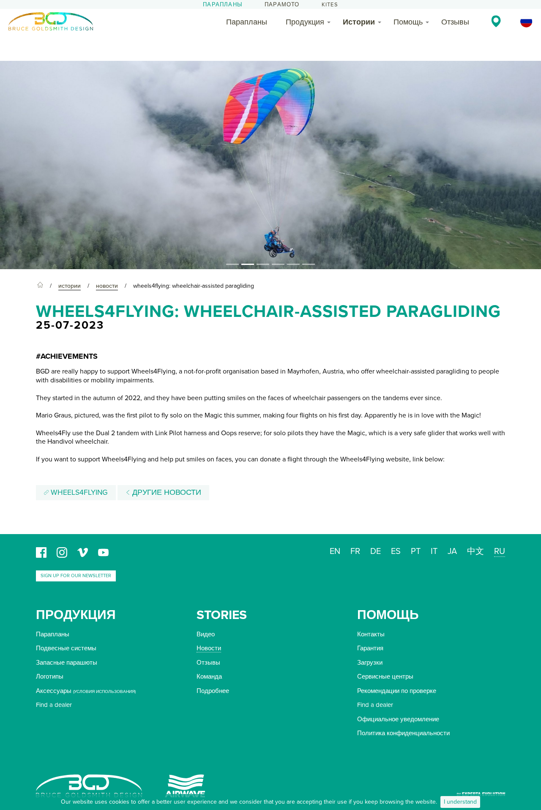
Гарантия (370, 648)
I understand (460, 801)
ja (452, 551)
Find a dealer (54, 705)
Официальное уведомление (398, 719)
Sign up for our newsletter (76, 575)
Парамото (282, 4)
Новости (209, 648)
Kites (330, 4)
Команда (209, 676)
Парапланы (223, 4)
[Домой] (40, 286)
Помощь (408, 22)
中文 (475, 551)
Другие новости (165, 492)
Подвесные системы (66, 648)
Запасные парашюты (66, 662)
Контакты (371, 634)
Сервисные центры (385, 676)
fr (355, 551)
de (375, 551)
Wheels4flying (78, 492)
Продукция (305, 22)
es (396, 551)
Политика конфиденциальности (403, 733)
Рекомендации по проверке (396, 691)
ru (499, 551)
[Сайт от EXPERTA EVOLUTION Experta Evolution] (481, 792)
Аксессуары (53, 691)
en (335, 551)
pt (416, 551)
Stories (222, 615)
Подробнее (213, 691)
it (434, 551)
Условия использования (104, 691)
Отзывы (455, 22)
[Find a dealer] (496, 21)
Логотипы (49, 676)
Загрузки (370, 662)
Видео (206, 634)
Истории (359, 22)
